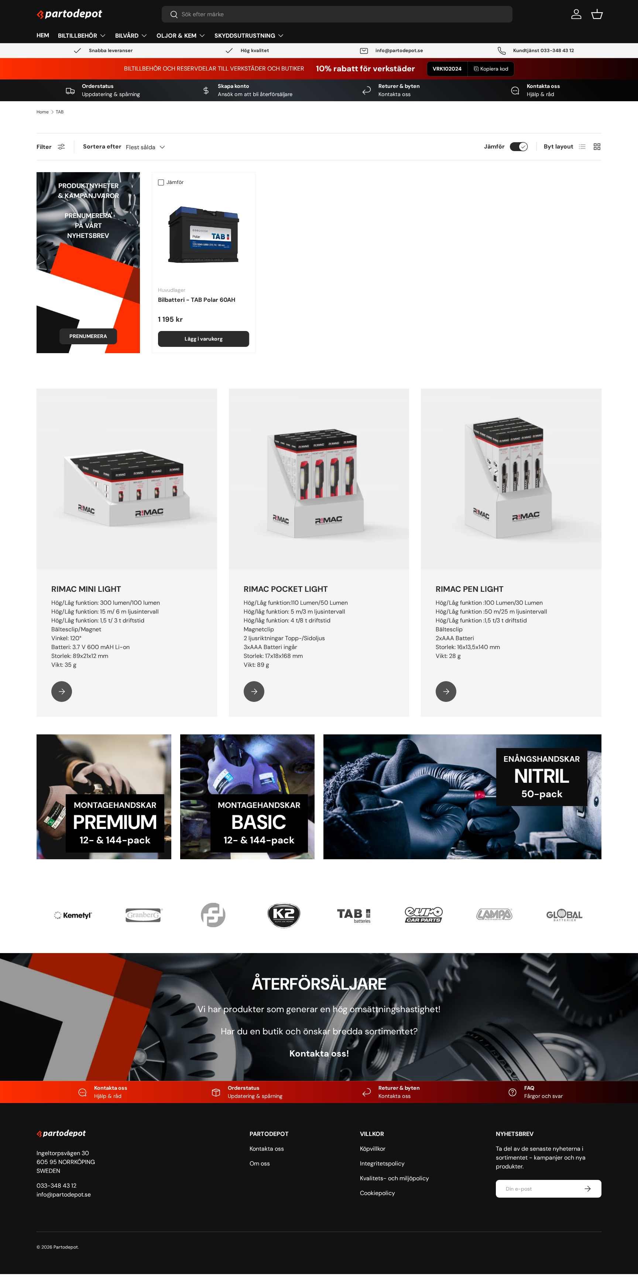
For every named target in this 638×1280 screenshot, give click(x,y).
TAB (60, 112)
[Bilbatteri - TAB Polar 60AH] (203, 234)
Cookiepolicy (377, 1193)
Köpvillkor (372, 1149)
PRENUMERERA (88, 336)
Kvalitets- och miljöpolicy (394, 1178)
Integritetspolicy (382, 1163)
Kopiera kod (494, 68)
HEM (43, 35)
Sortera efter (102, 146)
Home (43, 112)
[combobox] (337, 14)
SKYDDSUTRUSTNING (245, 36)
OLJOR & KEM (176, 36)
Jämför (494, 146)
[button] (597, 14)
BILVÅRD (126, 36)
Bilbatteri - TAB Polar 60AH (196, 300)
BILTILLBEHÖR (77, 36)
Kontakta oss (267, 1149)
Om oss (260, 1163)
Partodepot (66, 1247)
